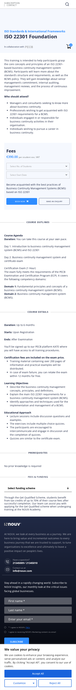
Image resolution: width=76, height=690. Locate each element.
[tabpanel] (38, 503)
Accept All (38, 673)
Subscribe (16, 641)
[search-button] (67, 4)
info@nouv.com (22, 571)
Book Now (20, 201)
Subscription (12, 3)
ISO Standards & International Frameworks (34, 31)
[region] (38, 667)
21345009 (18, 563)
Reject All (54, 683)
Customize (19, 683)
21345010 (31, 563)
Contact (12, 5)
